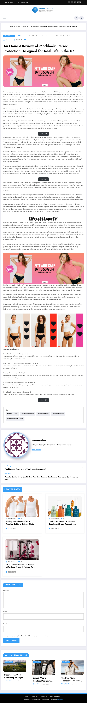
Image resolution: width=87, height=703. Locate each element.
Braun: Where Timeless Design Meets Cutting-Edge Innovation (43, 679)
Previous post (9, 466)
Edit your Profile (63, 445)
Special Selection (9, 36)
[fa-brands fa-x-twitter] (72, 2)
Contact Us (44, 696)
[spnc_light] (81, 18)
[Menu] (4, 17)
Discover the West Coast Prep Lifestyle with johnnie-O (13, 676)
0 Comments (30, 40)
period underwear (47, 36)
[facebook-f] (69, 2)
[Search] (76, 18)
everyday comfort (25, 36)
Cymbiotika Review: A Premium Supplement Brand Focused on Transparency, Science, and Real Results (62, 522)
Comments (6, 590)
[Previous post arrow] (81, 467)
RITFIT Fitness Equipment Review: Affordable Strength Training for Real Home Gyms (20, 566)
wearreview (9, 40)
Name (5, 612)
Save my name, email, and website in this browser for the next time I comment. (29, 636)
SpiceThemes (60, 699)
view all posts (36, 450)
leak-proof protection (36, 36)
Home (26, 696)
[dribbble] (75, 2)
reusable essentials (57, 36)
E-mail (5, 624)
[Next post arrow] (81, 477)
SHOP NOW (43, 134)
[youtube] (80, 2)
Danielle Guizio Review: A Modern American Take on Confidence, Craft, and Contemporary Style (41, 478)
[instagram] (78, 2)
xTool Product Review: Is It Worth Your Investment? (25, 469)
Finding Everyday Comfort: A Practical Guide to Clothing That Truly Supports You (19, 522)
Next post (8, 473)
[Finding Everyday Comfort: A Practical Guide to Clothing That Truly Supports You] (22, 506)
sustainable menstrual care (70, 36)
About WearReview (55, 696)
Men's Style (8, 662)
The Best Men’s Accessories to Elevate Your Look (71, 679)
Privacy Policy (34, 696)
